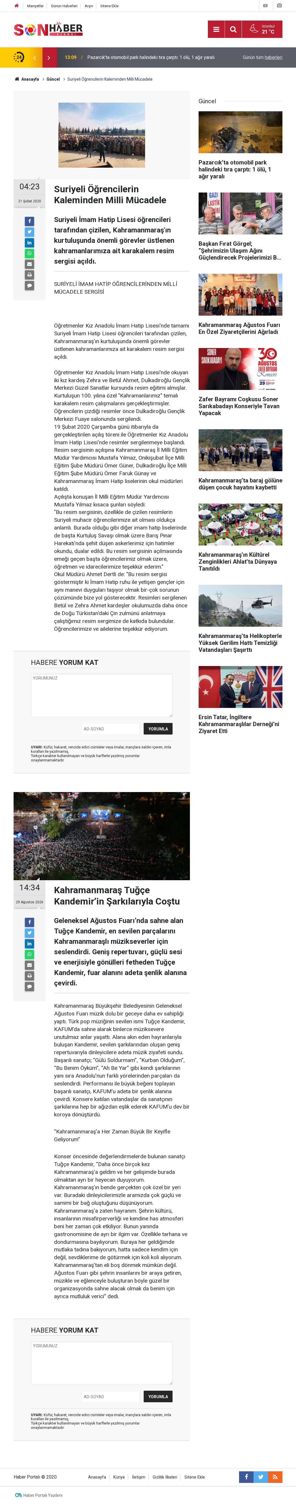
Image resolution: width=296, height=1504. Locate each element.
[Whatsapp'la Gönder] (29, 253)
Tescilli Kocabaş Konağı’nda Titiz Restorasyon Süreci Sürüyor (149, 57)
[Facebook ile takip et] (246, 1477)
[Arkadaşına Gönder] (29, 264)
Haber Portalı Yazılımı (42, 1495)
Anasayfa (97, 1477)
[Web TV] (265, 5)
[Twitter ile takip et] (261, 1477)
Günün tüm (262, 57)
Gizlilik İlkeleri (165, 1477)
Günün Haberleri (64, 6)
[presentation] (34, 57)
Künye (119, 1477)
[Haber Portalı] (48, 29)
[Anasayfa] (17, 6)
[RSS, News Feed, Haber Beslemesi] (275, 1477)
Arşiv (89, 6)
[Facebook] (29, 221)
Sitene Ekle (109, 6)
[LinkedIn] (29, 242)
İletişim (138, 1477)
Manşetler (35, 6)
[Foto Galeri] (279, 5)
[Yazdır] (29, 275)
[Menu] (216, 29)
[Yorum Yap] (29, 285)
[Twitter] (29, 232)
